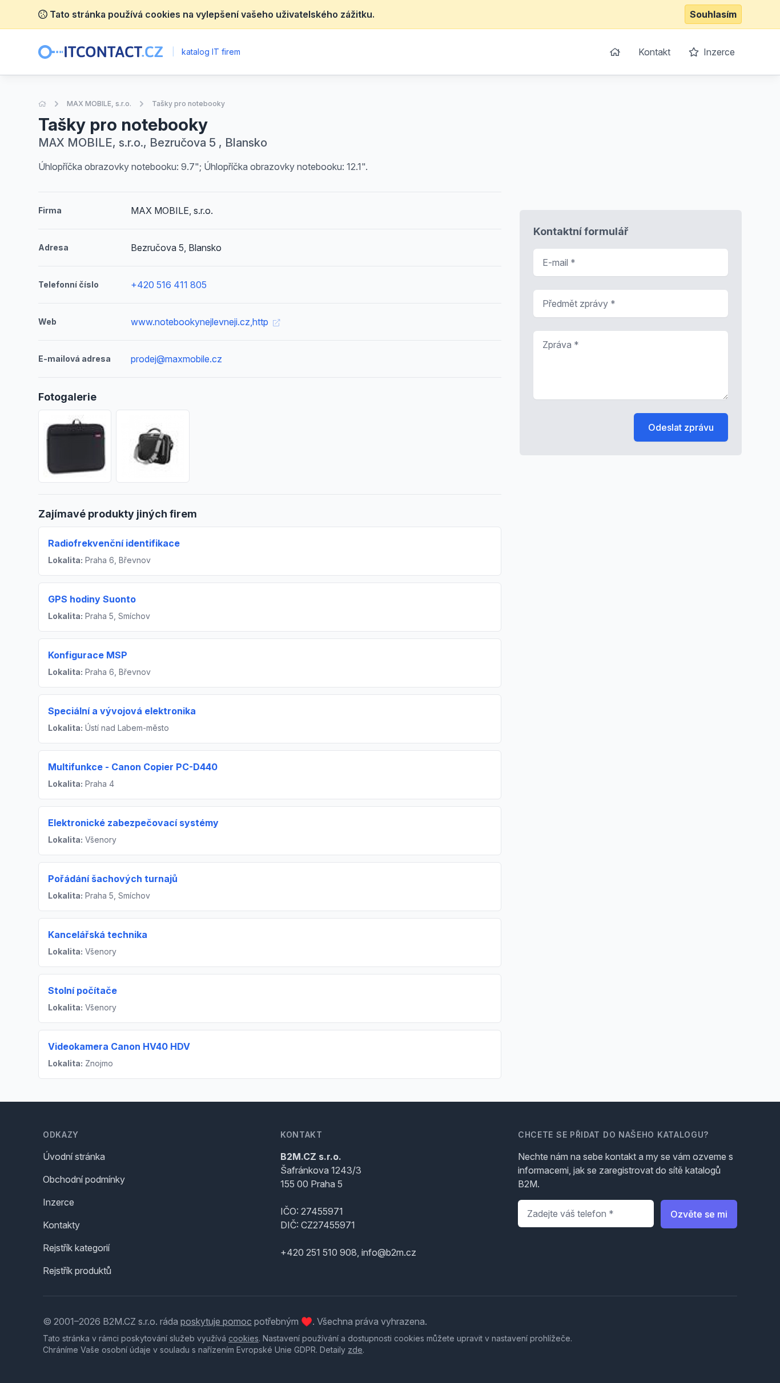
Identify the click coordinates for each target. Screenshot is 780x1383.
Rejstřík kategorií (76, 1247)
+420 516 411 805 (169, 284)
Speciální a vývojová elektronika (122, 711)
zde (355, 1349)
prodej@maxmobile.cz (176, 359)
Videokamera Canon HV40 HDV (119, 1046)
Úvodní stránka (74, 1156)
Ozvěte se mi (698, 1214)
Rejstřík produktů (77, 1270)
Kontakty (61, 1225)
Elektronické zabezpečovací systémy (133, 822)
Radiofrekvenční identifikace (114, 543)
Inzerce (718, 52)
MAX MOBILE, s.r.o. (99, 103)
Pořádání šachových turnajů (113, 878)
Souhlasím (713, 14)
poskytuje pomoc (216, 1321)
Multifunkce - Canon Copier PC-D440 (133, 767)
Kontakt (654, 52)
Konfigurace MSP (87, 655)
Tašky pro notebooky (188, 103)
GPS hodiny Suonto (92, 599)
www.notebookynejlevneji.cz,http (201, 321)
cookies (243, 1338)
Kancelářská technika (97, 934)
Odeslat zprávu (681, 427)
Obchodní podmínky (84, 1179)
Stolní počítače (82, 990)
